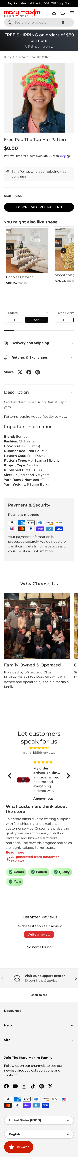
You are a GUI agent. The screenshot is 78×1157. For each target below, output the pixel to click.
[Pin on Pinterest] (37, 372)
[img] (39, 747)
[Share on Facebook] (28, 372)
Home (8, 57)
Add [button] (36, 320)
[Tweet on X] (20, 372)
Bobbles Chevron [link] (20, 277)
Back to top (39, 995)
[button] (63, 22)
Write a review (39, 934)
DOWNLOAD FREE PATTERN (39, 207)
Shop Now (64, 3)
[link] (27, 250)
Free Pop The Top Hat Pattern (33, 57)
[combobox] (39, 22)
